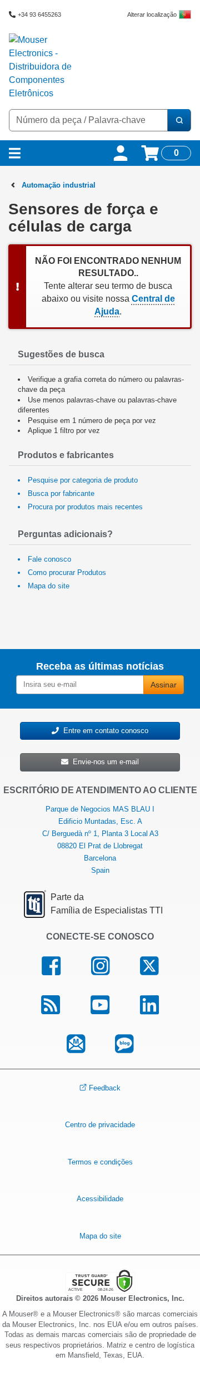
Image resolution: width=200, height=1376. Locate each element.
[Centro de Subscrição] (76, 1044)
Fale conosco (49, 559)
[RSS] (51, 1005)
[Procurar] (179, 120)
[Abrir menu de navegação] (14, 153)
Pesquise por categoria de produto (83, 480)
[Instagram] (101, 966)
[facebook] (51, 966)
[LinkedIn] (149, 1005)
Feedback (105, 1087)
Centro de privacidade (100, 1125)
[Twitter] (149, 966)
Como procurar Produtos (67, 572)
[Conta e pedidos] (120, 153)
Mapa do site (48, 586)
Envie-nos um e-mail (103, 762)
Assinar (164, 684)
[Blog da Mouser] (124, 1044)
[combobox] (88, 120)
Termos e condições (100, 1162)
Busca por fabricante (61, 493)
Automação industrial (59, 185)
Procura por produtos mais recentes (85, 507)
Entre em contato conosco (103, 730)
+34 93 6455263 (39, 14)
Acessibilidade (100, 1199)
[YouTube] (100, 1005)
